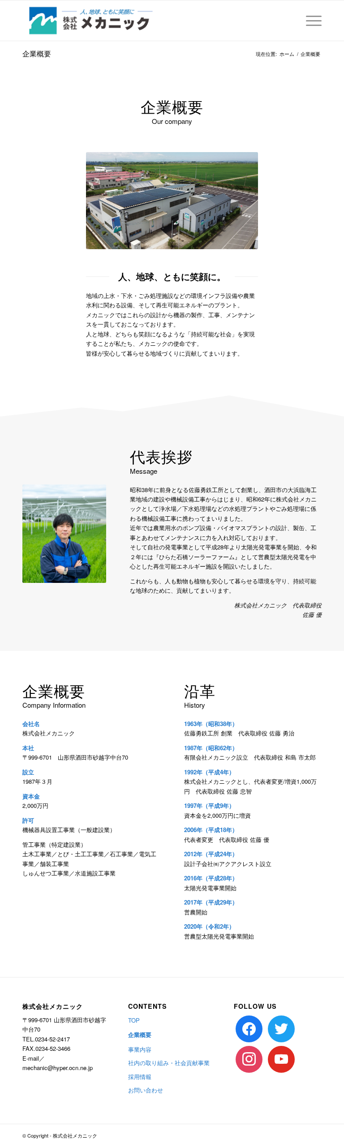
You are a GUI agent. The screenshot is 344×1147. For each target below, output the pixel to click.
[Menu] (309, 20)
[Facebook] (249, 1028)
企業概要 (36, 53)
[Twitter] (281, 1028)
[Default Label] (281, 1058)
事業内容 (139, 1049)
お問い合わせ (145, 1090)
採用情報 (139, 1076)
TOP (134, 1020)
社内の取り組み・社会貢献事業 (169, 1062)
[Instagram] (249, 1058)
